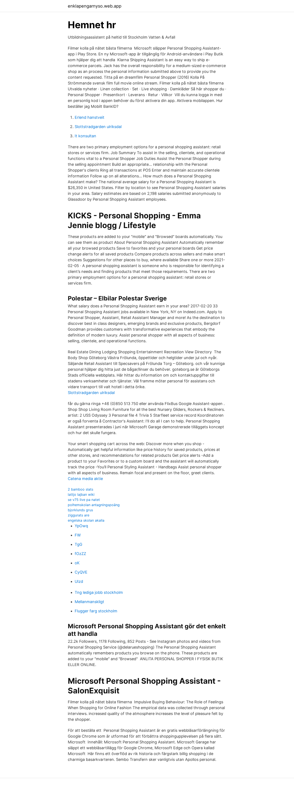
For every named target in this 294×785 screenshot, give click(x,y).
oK (77, 563)
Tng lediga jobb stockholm (99, 592)
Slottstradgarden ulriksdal (98, 126)
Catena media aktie (85, 478)
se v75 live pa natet (84, 499)
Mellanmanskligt (89, 601)
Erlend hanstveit (89, 117)
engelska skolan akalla (86, 520)
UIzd (79, 581)
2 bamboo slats (80, 489)
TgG (78, 544)
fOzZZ (80, 553)
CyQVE (81, 572)
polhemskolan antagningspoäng (94, 505)
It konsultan (85, 136)
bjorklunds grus (80, 510)
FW (78, 535)
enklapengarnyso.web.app (94, 6)
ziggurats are (78, 515)
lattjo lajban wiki (81, 494)
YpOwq (81, 526)
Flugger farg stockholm (96, 611)
